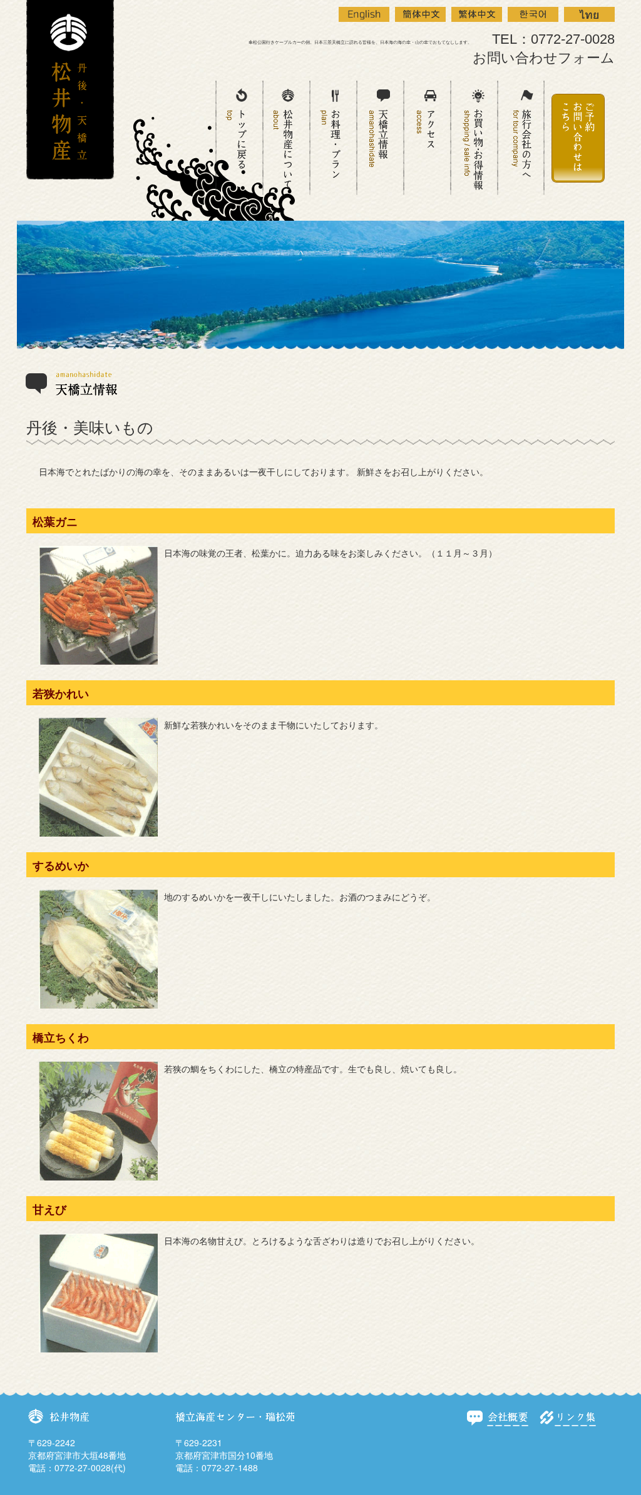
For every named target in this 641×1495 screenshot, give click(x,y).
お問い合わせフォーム (544, 58)
